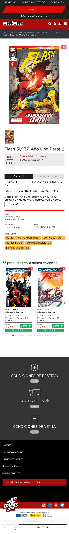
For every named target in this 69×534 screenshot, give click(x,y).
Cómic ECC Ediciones (39, 243)
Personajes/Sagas (13, 452)
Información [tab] (18, 176)
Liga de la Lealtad (34, 16)
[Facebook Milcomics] (50, 504)
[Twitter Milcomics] (62, 504)
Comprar (26, 326)
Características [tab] (48, 176)
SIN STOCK (43, 527)
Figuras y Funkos (13, 459)
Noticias (11, 2)
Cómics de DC (14, 243)
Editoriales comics (17, 248)
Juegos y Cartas (12, 466)
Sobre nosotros (33, 2)
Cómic (10, 238)
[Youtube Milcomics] (56, 504)
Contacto (57, 2)
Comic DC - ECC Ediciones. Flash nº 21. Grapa (48, 318)
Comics (7, 445)
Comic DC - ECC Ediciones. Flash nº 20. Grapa (16, 318)
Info (34, 381)
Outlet (34, 9)
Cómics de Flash (53, 238)
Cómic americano (28, 238)
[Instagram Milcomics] (44, 504)
